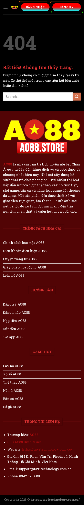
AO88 (7, 164)
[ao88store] (14, 7)
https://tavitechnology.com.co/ (47, 449)
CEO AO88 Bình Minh (24, 442)
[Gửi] (77, 97)
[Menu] (5, 7)
